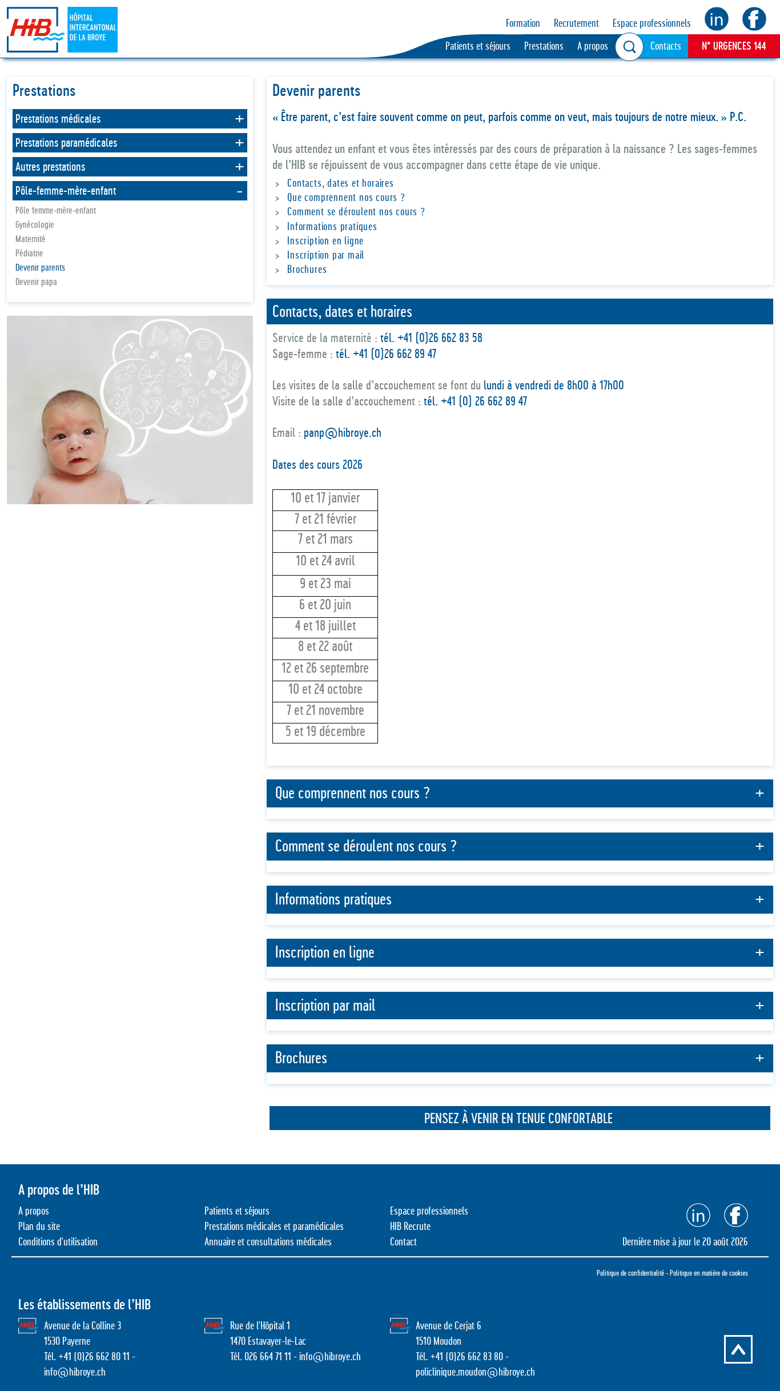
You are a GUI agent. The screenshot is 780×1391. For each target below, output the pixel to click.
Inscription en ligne (325, 240)
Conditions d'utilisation (58, 1241)
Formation (523, 23)
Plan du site (39, 1226)
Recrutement (576, 23)
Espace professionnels (652, 23)
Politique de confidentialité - (633, 1273)
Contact (403, 1241)
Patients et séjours (477, 46)
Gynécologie (34, 225)
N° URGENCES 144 (734, 46)
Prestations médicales (57, 118)
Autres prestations (50, 166)
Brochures (307, 269)
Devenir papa (36, 282)
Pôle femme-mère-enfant (55, 210)
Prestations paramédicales (66, 142)
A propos (592, 46)
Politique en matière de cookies (709, 1273)
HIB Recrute (410, 1226)
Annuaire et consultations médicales (268, 1241)
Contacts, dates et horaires (340, 183)
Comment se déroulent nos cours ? (356, 211)
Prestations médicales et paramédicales (274, 1226)
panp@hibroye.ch (344, 432)
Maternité (30, 239)
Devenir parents (40, 268)
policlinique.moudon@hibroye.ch (475, 1371)
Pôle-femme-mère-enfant (65, 190)
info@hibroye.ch (75, 1371)
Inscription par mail (325, 255)
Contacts (665, 46)
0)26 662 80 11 (103, 1356)
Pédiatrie (29, 253)
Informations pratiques (332, 226)
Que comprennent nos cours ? (346, 197)
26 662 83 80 (480, 1356)
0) (453, 1356)
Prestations (544, 46)
